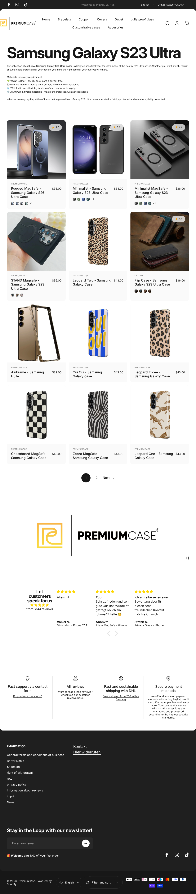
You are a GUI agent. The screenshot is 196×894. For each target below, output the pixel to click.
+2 (31, 203)
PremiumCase (19, 184)
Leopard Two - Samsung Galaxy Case (92, 282)
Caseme (139, 275)
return (11, 778)
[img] (39, 605)
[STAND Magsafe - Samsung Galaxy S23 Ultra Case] (36, 241)
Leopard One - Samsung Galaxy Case (154, 456)
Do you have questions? (27, 696)
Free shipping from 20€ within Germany (121, 698)
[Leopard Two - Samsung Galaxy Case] (98, 241)
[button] (109, 633)
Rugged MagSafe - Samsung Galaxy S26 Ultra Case (27, 192)
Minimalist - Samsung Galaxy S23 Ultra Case (90, 190)
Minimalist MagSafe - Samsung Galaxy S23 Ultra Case (151, 192)
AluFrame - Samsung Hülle (27, 374)
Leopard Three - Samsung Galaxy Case (152, 374)
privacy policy (17, 784)
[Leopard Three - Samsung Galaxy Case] (159, 333)
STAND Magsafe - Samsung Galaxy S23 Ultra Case (27, 284)
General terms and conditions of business (35, 755)
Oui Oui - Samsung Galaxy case (87, 374)
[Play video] (98, 536)
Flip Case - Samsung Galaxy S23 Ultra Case (152, 282)
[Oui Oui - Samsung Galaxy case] (98, 333)
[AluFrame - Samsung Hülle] (36, 333)
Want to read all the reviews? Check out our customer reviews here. (75, 694)
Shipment (13, 767)
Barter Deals (15, 761)
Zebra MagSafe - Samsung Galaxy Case (90, 456)
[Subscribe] (86, 843)
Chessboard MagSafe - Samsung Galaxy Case (29, 456)
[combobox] (148, 4)
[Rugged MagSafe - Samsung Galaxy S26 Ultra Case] (36, 149)
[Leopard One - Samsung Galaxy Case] (159, 414)
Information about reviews (25, 790)
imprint (11, 796)
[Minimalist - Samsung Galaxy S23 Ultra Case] (98, 149)
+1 (92, 199)
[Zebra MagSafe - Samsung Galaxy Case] (98, 414)
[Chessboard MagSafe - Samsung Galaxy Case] (36, 414)
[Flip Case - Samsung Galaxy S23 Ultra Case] (159, 241)
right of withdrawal (20, 772)
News (11, 802)
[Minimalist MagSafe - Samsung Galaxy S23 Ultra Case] (159, 149)
